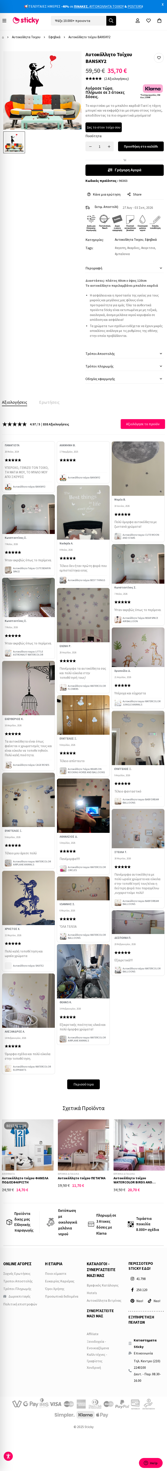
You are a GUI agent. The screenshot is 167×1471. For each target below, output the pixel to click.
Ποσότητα (93, 136)
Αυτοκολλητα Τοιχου (26, 37)
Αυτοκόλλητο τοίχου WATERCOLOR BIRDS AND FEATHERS (133, 1182)
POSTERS (135, 6)
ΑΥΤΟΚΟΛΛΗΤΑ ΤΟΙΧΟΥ (106, 6)
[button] (159, 58)
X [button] (163, 4)
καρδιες (134, 248)
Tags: (89, 248)
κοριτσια (149, 248)
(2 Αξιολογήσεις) (116, 78)
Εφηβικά (54, 37)
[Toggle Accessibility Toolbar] (8, 1456)
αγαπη (121, 248)
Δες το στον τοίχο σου (103, 127)
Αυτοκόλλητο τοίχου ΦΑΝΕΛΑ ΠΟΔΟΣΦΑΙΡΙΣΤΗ (25, 1180)
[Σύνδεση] (137, 20)
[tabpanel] (83, 754)
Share (137, 194)
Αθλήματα (8, 1173)
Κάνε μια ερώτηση (106, 194)
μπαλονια (123, 254)
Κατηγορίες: (94, 239)
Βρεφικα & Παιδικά (68, 1173)
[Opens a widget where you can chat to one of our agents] (151, 1463)
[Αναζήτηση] (111, 21)
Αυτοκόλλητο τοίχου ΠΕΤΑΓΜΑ (81, 1178)
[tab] (14, 402)
